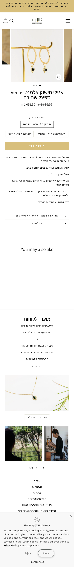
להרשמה (37, 366)
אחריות (37, 492)
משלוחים (37, 223)
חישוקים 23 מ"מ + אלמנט (52, 134)
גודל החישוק (37, 118)
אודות (37, 481)
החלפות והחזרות (37, 498)
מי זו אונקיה (37, 468)
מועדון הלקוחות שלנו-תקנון (37, 504)
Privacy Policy (11, 545)
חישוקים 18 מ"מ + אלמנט (37, 124)
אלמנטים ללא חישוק (19, 134)
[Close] (71, 515)
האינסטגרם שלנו (37, 417)
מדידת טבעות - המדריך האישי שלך (37, 216)
